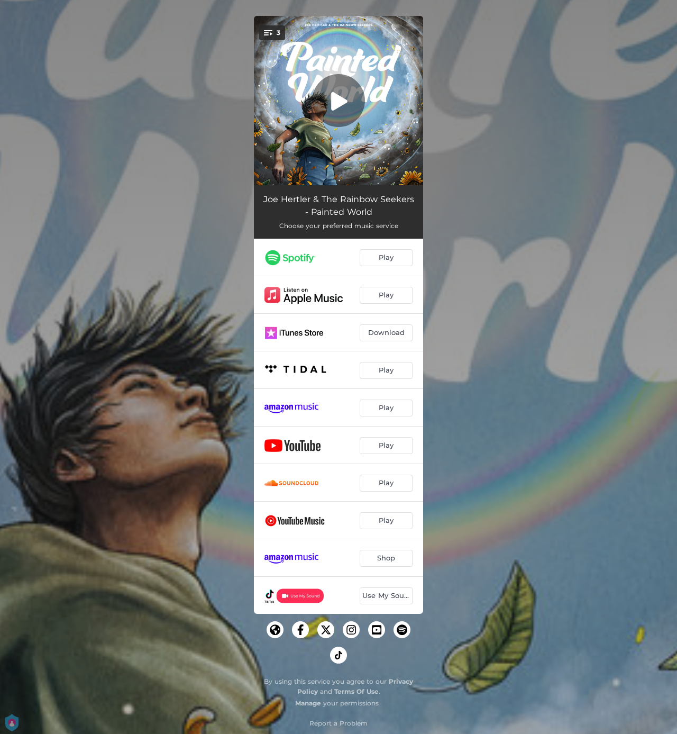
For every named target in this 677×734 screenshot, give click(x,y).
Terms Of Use (356, 691)
